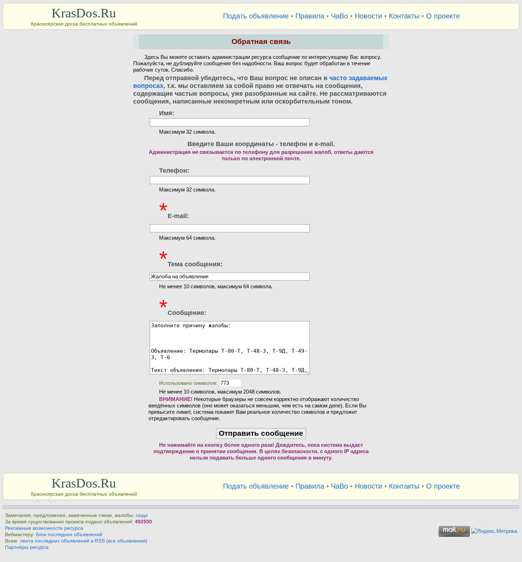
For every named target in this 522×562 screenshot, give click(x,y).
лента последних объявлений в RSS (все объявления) (83, 541)
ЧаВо (339, 16)
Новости (368, 16)
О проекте (443, 16)
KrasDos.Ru (83, 13)
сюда (142, 515)
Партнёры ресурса (27, 547)
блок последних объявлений (69, 534)
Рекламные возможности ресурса (44, 528)
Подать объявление (256, 16)
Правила (309, 16)
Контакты (404, 16)
